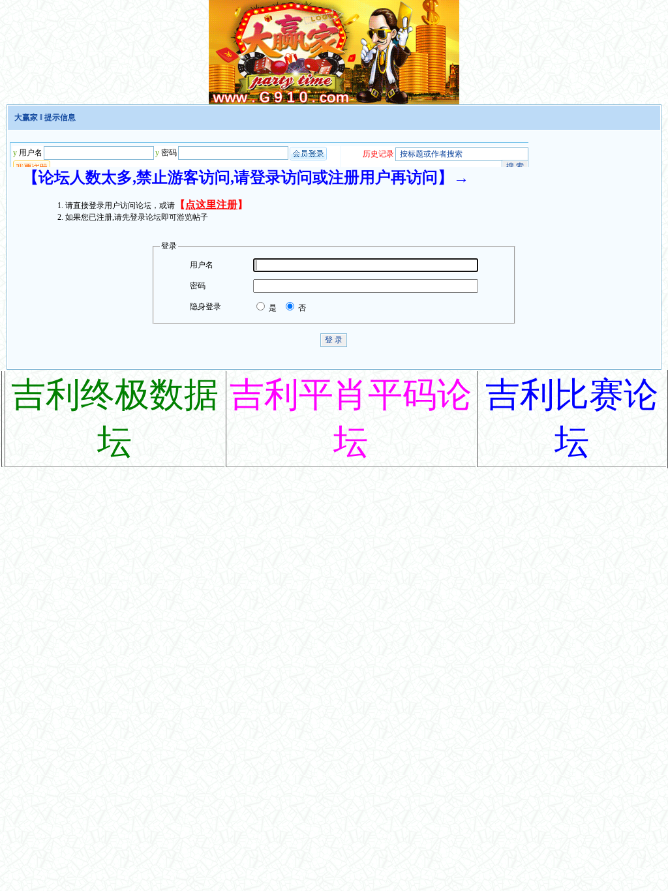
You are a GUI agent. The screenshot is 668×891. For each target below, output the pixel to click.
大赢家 (26, 117)
